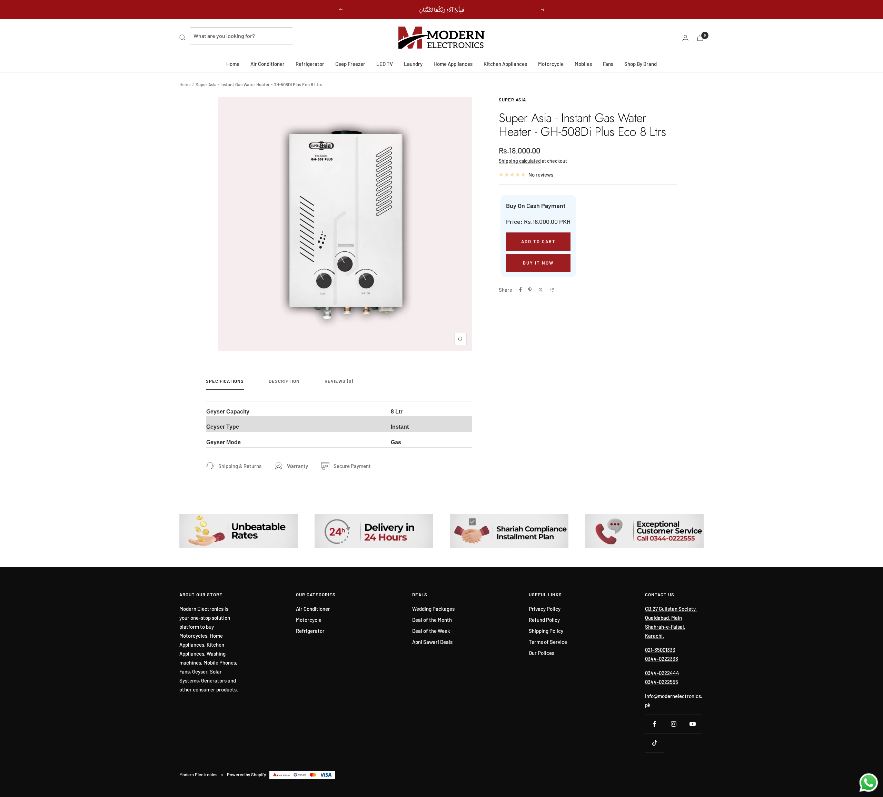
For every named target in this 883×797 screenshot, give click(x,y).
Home (232, 64)
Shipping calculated (520, 161)
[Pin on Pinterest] (530, 289)
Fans (608, 64)
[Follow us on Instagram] (673, 724)
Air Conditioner (267, 64)
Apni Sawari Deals (432, 642)
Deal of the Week (431, 631)
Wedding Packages (433, 609)
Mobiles (583, 64)
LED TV (384, 64)
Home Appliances (453, 64)
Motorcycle (551, 64)
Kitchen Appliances (505, 64)
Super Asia (512, 99)
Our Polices (541, 653)
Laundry (413, 64)
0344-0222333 (661, 659)
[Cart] (700, 37)
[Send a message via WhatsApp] (869, 783)
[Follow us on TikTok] (654, 743)
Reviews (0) (339, 381)
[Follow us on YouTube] (692, 724)
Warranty (297, 466)
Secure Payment (352, 466)
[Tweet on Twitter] (541, 289)
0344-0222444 (662, 673)
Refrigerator (310, 64)
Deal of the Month (432, 620)
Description (284, 381)
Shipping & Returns (239, 466)
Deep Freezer (350, 64)
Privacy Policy (544, 609)
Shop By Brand (640, 64)
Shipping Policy (546, 631)
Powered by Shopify (246, 774)
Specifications (225, 381)
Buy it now (538, 263)
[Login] (685, 38)
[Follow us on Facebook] (654, 724)
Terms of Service (548, 642)
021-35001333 (660, 650)
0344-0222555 (661, 682)
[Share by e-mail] (552, 290)
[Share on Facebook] (520, 289)
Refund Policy (544, 620)
